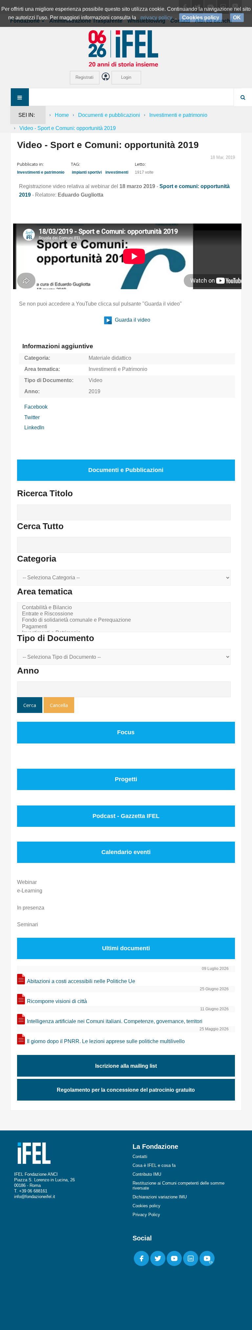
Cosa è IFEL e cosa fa (154, 1165)
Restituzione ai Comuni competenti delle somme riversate (178, 1186)
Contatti (140, 1156)
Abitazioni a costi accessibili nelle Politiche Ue (81, 981)
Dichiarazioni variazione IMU (160, 1196)
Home (62, 115)
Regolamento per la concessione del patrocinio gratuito (126, 1090)
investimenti (116, 172)
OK (237, 17)
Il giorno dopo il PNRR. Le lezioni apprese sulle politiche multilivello (106, 1041)
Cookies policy (146, 1205)
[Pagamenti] (125, 627)
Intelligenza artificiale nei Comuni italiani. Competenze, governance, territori (114, 1021)
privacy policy (156, 17)
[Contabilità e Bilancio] (125, 608)
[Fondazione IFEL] (126, 48)
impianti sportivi (87, 172)
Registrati (84, 77)
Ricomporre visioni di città (57, 1001)
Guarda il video (132, 320)
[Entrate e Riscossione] (125, 614)
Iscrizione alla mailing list (126, 1066)
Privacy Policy (146, 1214)
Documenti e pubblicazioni (109, 115)
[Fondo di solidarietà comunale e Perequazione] (125, 620)
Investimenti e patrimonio (178, 115)
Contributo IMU (147, 1174)
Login (126, 77)
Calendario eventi (126, 852)
